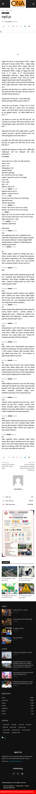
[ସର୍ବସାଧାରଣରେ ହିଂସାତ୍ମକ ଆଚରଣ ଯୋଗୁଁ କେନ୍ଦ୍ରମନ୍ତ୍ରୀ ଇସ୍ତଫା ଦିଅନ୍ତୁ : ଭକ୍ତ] (7, 684)
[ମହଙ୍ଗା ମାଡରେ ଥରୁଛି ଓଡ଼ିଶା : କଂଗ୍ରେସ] (7, 655)
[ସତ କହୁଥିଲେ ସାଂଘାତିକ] (7, 631)
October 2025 (6, 732)
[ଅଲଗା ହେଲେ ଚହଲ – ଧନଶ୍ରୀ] (7, 612)
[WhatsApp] (21, 26)
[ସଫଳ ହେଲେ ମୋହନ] (7, 640)
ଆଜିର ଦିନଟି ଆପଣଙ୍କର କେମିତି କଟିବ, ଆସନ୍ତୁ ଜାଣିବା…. (8, 466)
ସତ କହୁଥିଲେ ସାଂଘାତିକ (18, 628)
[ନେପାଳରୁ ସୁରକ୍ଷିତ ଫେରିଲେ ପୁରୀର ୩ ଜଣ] (9, 571)
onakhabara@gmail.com (15, 761)
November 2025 (26, 730)
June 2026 (21, 724)
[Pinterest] (17, 26)
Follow (31, 500)
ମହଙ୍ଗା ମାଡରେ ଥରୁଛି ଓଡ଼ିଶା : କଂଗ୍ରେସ (22, 652)
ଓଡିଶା (7, 10)
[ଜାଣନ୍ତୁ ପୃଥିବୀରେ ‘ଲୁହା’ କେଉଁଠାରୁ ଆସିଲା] (7, 621)
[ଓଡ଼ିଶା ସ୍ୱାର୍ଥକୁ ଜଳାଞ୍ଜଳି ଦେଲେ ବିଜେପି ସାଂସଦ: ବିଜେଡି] (9, 588)
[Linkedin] (25, 26)
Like (32, 497)
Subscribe (30, 504)
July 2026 (13, 724)
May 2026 (28, 724)
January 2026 (6, 730)
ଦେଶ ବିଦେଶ (4, 576)
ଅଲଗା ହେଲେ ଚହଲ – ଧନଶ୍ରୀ (20, 610)
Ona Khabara (8, 21)
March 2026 (13, 727)
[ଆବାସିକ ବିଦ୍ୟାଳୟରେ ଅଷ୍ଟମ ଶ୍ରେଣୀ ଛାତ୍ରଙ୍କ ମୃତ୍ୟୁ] (26, 571)
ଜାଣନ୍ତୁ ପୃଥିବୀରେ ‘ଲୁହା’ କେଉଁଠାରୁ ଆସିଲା (22, 619)
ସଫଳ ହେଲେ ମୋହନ (18, 637)
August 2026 (6, 724)
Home (3, 10)
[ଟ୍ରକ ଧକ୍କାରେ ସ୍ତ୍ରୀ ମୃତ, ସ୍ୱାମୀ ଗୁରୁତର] (26, 588)
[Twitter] (13, 26)
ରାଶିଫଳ (7, 13)
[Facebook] (9, 26)
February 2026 (21, 727)
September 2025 (16, 732)
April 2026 (5, 727)
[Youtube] (22, 774)
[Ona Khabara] (3, 22)
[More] (29, 26)
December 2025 (16, 730)
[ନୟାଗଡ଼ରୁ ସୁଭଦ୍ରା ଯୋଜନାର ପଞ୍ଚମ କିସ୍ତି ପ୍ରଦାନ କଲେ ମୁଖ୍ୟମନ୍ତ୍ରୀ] (7, 675)
